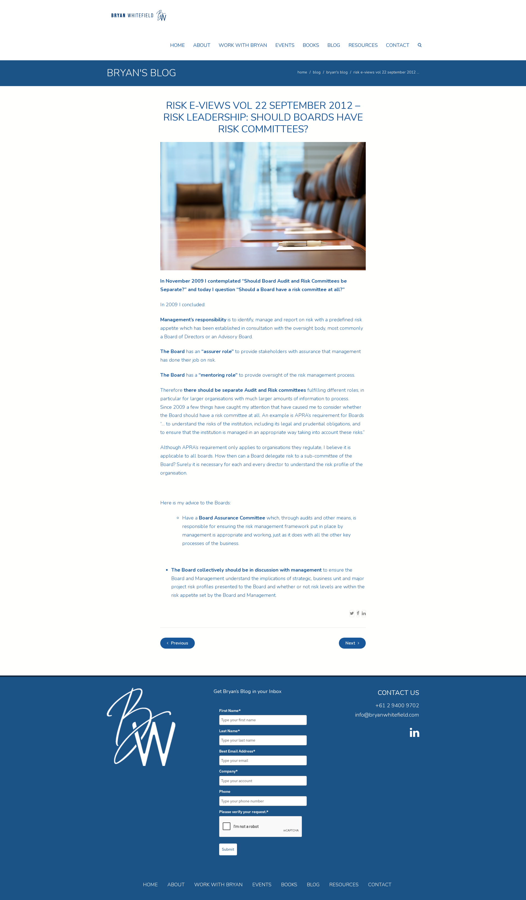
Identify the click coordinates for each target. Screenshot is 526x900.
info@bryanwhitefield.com (387, 715)
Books (311, 45)
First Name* (230, 710)
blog (317, 72)
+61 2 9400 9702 (397, 705)
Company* (228, 771)
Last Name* (229, 730)
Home (177, 45)
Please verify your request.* (243, 811)
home (302, 72)
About (201, 45)
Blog (333, 45)
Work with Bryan (243, 45)
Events (285, 45)
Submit (228, 849)
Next (350, 643)
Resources (363, 45)
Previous (179, 643)
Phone (224, 791)
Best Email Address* (237, 751)
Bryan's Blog (337, 72)
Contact (397, 45)
